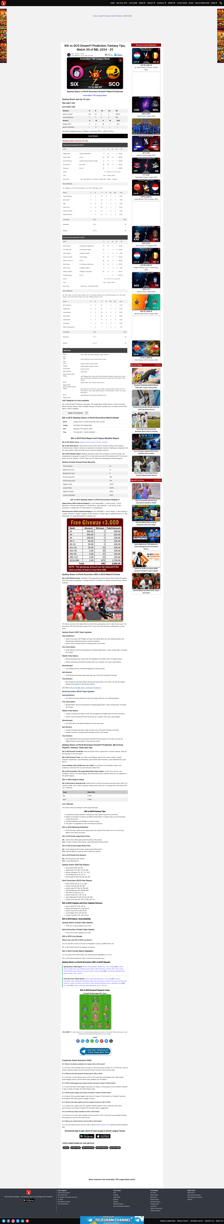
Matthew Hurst (117, 983)
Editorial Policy (196, 1221)
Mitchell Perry (120, 971)
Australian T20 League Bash (95, 95)
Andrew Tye (109, 981)
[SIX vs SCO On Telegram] (118, 55)
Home (113, 3)
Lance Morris (86, 983)
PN (102, 1041)
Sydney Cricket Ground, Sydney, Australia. (94, 442)
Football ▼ (161, 3)
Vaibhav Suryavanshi (156, 1208)
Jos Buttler (153, 1206)
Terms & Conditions (167, 1221)
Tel (4, 1221)
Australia (115, 1195)
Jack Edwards (81, 969)
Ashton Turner (115, 1147)
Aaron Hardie (118, 981)
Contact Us (209, 1221)
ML (107, 1041)
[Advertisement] (112, 10)
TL (97, 1041)
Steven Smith (89, 971)
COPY (111, 1041)
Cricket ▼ (151, 3)
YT (28, 1221)
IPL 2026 (60, 1199)
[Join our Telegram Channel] (95, 1051)
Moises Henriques (88, 967)
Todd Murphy (68, 971)
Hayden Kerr (101, 967)
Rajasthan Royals (118, 1204)
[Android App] (28, 1202)
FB (78, 1041)
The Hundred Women (64, 1192)
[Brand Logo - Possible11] (28, 1194)
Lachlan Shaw (98, 971)
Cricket (66, 1147)
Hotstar (109, 955)
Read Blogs (158, 365)
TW (83, 1041)
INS (13, 1221)
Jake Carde (119, 969)
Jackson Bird (110, 969)
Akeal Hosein (68, 973)
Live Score (133, 3)
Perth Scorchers (88, 1147)
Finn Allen (67, 985)
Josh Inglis (107, 979)
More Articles (157, 480)
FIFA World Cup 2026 (64, 1201)
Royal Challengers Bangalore (121, 1206)
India (114, 1192)
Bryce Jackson (102, 985)
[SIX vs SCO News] (108, 55)
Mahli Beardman (91, 985)
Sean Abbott (91, 969)
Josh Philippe (110, 967)
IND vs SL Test (122, 3)
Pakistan (115, 1201)
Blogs (191, 3)
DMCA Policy (191, 1192)
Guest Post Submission (193, 1195)
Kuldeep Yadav (154, 1204)
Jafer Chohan (77, 973)
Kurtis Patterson (78, 971)
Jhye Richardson (99, 981)
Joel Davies (111, 971)
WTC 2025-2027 (62, 1195)
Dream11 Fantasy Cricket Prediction (110, 16)
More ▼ (214, 3)
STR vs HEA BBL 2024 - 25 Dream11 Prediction (85, 688)
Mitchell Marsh (99, 979)
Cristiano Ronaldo (155, 1210)
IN (23, 1221)
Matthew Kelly (88, 981)
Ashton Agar (89, 979)
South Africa (116, 1197)
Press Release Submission (194, 1197)
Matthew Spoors (105, 983)
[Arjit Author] (69, 56)
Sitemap (189, 1199)
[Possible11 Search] (221, 3)
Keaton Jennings (79, 985)
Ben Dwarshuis (100, 969)
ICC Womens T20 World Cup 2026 (67, 1197)
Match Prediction (202, 3)
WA (92, 1041)
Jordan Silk (72, 969)
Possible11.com (105, 1125)
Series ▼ (142, 3)
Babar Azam (153, 1197)
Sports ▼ (171, 3)
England (115, 1199)
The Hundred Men (63, 1204)
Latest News (182, 3)
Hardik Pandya (154, 1199)
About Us (219, 1221)
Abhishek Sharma (155, 1201)
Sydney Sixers (75, 1147)
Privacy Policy (183, 1221)
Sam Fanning (95, 983)
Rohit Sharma (154, 1195)
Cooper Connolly (75, 983)
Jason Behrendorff (77, 981)
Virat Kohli (153, 1192)
